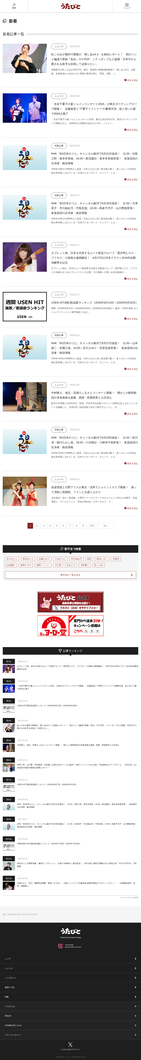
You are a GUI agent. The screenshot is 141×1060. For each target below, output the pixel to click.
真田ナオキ (25, 565)
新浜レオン (102, 559)
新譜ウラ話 (9, 987)
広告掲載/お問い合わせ (13, 1025)
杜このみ (98, 565)
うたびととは (10, 1006)
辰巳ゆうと (28, 559)
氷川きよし (11, 559)
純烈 (89, 559)
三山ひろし (60, 559)
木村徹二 (84, 565)
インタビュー (10, 978)
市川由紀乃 (76, 559)
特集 (7, 997)
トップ (8, 959)
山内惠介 (10, 565)
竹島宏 (116, 559)
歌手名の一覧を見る (70, 575)
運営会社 (8, 1016)
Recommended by (126, 897)
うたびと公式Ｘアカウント (70, 1049)
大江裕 (58, 565)
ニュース (9, 968)
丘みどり (71, 565)
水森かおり (44, 559)
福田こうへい (43, 565)
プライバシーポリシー (13, 1035)
